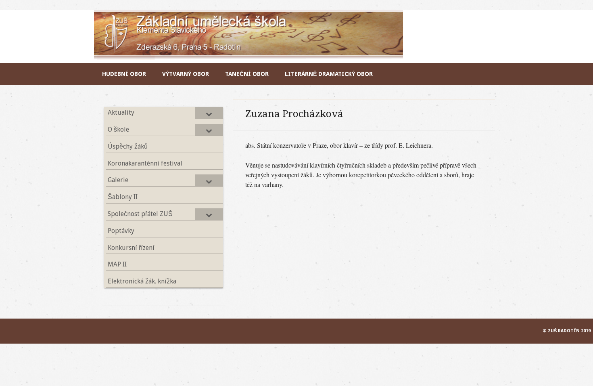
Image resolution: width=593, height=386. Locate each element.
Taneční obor (247, 74)
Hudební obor (124, 74)
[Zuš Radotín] (249, 57)
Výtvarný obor (185, 74)
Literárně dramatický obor (329, 74)
